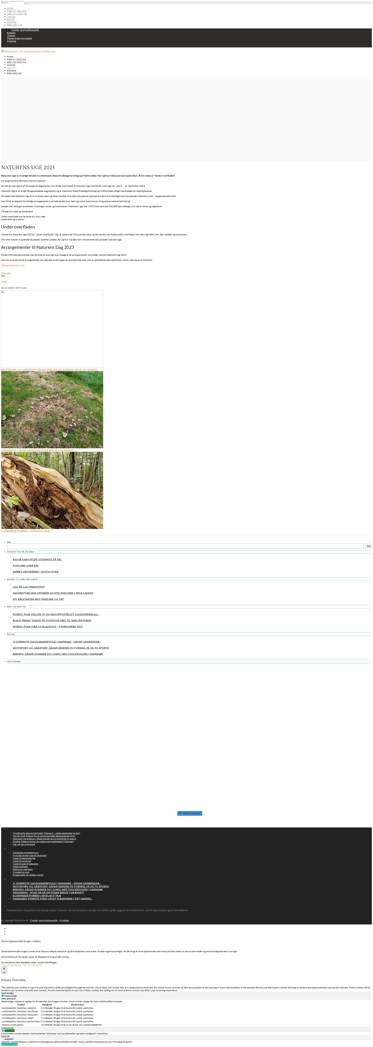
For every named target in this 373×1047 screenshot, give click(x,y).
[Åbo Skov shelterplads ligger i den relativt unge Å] (311, 752)
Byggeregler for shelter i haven (28, 874)
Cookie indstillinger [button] (11, 965)
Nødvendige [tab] (7, 993)
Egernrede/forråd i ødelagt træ (25, 531)
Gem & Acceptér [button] (9, 1044)
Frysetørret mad (21, 872)
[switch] (3, 1031)
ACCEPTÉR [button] (29, 965)
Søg (9, 541)
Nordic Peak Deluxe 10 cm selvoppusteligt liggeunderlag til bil (44, 835)
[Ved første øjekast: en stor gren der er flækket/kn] (189, 743)
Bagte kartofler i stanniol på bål (37, 559)
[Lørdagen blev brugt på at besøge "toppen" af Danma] (67, 787)
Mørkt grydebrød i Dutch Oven (36, 571)
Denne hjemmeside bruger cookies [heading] (21, 941)
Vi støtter (64, 920)
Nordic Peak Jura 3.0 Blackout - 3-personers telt (48, 626)
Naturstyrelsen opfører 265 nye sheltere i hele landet (53, 593)
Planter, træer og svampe (19, 38)
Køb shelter (14, 25)
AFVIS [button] (39, 965)
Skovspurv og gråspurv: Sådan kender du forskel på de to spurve (49, 369)
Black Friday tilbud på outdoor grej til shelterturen (52, 620)
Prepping (11, 41)
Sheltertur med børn (23, 869)
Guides (11, 16)
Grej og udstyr (17, 14)
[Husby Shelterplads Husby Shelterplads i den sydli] (67, 719)
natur (8, 272)
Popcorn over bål (26, 565)
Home (10, 8)
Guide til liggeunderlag (24, 858)
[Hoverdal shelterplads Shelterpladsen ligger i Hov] (189, 793)
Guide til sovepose (22, 861)
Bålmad (12, 22)
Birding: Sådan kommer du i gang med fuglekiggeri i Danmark (58, 654)
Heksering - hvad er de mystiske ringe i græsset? (48, 892)
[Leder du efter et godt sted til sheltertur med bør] (67, 679)
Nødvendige (11, 995)
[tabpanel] (186, 1013)
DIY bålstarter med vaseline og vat (38, 599)
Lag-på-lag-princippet (29, 587)
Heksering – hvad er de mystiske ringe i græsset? (37, 450)
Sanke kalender (20, 866)
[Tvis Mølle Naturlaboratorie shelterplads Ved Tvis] (189, 683)
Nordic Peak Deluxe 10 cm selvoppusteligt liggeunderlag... (56, 614)
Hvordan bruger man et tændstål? (29, 855)
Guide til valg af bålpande (25, 863)
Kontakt (11, 32)
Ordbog (11, 35)
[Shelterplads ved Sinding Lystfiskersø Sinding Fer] (311, 794)
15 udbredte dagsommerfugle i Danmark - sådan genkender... (57, 641)
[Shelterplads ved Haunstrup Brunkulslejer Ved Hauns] (67, 757)
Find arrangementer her (12, 265)
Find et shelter (17, 11)
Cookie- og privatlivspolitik (25, 29)
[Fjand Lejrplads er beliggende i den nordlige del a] (311, 684)
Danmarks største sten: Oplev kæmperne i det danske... (53, 898)
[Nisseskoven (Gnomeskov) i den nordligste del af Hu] (189, 706)
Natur (11, 19)
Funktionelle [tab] (7, 1027)
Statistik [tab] (5, 1036)
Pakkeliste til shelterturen (25, 852)
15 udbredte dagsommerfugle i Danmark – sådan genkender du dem (46, 833)
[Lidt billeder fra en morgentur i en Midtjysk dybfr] (311, 709)
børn (3, 272)
